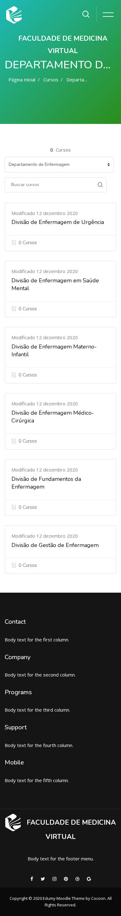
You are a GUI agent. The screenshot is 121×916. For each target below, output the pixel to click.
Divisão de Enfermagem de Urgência (57, 222)
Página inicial (21, 79)
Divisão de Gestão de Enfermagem (55, 545)
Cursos (50, 79)
